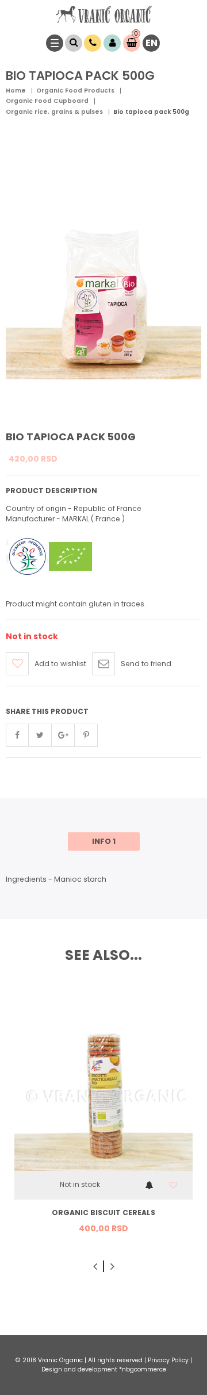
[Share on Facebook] (17, 735)
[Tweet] (40, 735)
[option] (103, 1117)
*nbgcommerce (142, 1369)
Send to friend (146, 663)
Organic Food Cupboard (47, 101)
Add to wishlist (60, 663)
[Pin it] (86, 735)
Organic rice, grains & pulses (54, 111)
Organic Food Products (75, 90)
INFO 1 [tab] (104, 841)
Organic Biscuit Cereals (103, 1212)
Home (16, 90)
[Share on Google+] (63, 735)
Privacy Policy (168, 1360)
